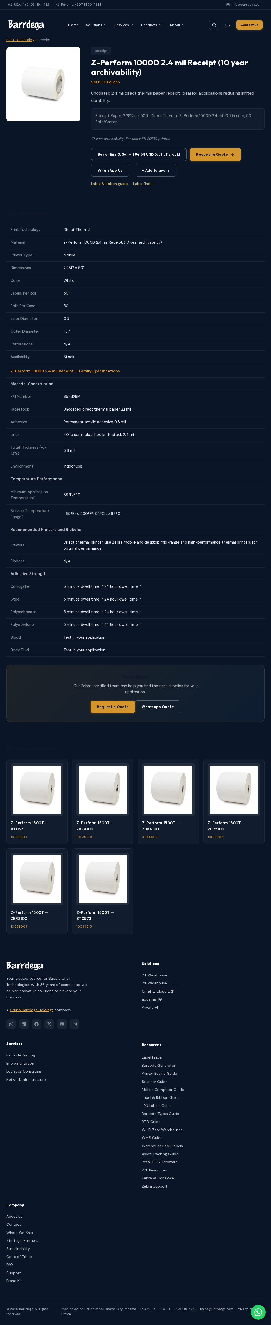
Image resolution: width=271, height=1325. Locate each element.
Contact (13, 1224)
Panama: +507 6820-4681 (81, 4)
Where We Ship (19, 1232)
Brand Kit (14, 1280)
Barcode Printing (20, 1055)
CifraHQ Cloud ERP (158, 991)
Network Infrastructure (26, 1079)
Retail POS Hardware (160, 1161)
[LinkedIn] (24, 1024)
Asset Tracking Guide (160, 1153)
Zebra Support (155, 1186)
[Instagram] (74, 1024)
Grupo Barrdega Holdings (31, 1010)
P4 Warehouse (154, 975)
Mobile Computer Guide (163, 1089)
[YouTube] (62, 1024)
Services (121, 25)
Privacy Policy (247, 1309)
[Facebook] (36, 1024)
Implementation (20, 1063)
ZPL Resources (154, 1170)
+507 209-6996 (152, 1309)
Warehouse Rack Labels (162, 1146)
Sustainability (18, 1248)
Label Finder (152, 1057)
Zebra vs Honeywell (158, 1178)
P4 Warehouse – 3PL (160, 983)
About (175, 25)
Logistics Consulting (23, 1071)
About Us (14, 1216)
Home (73, 25)
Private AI (150, 1007)
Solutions (94, 25)
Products (149, 25)
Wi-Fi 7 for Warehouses (162, 1129)
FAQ (9, 1264)
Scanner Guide (155, 1081)
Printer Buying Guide (159, 1073)
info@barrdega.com (247, 4)
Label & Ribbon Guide (161, 1097)
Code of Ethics (19, 1256)
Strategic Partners (22, 1240)
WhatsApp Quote (158, 706)
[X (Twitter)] (49, 1024)
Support (13, 1272)
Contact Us (249, 25)
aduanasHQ (152, 999)
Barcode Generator (158, 1065)
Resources (151, 1044)
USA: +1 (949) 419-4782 (31, 4)
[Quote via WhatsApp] (258, 1312)
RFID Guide (151, 1121)
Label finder (143, 183)
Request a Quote (212, 154)
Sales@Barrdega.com (216, 1309)
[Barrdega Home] (26, 25)
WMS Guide (152, 1137)
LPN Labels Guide (157, 1105)
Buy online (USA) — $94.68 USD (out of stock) (139, 154)
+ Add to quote (156, 170)
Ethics (66, 1314)
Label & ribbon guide (109, 183)
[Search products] (214, 25)
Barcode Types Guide (160, 1113)
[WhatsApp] (11, 1024)
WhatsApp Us (110, 170)
